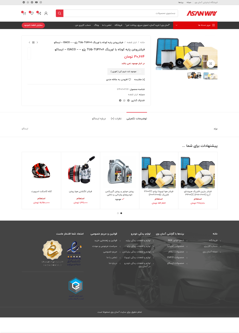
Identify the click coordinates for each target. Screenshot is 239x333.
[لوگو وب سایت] (201, 13)
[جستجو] (59, 13)
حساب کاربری (210, 246)
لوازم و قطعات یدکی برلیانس (136, 251)
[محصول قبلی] (37, 43)
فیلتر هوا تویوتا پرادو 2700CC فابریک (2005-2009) (158, 193)
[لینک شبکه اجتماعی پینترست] (32, 2)
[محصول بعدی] (29, 43)
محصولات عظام (176, 251)
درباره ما (113, 263)
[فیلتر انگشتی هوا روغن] (81, 171)
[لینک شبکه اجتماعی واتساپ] (28, 2)
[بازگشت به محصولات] (33, 43)
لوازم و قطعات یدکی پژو (138, 246)
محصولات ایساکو (175, 263)
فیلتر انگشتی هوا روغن (80, 191)
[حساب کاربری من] (46, 13)
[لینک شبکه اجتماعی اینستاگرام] (41, 2)
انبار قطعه (132, 42)
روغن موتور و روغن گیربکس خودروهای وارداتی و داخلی (119, 193)
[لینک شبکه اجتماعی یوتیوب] (36, 2)
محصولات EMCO (175, 257)
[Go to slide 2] (118, 213)
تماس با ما (112, 257)
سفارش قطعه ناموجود (33, 25)
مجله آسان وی (210, 251)
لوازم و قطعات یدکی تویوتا (137, 257)
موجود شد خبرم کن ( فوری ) (123, 71)
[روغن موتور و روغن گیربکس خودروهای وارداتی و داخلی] (120, 171)
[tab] (136, 117)
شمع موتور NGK (176, 240)
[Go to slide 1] (121, 213)
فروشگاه (213, 240)
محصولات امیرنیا (175, 246)
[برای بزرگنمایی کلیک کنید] (211, 63)
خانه (142, 42)
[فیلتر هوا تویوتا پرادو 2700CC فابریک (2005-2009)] (159, 171)
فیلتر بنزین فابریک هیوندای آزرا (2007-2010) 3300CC (198, 193)
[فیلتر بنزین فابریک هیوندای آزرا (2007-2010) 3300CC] (198, 171)
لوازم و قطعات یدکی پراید (138, 240)
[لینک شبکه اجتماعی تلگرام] (24, 2)
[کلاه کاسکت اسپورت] (41, 171)
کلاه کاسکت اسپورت (41, 191)
